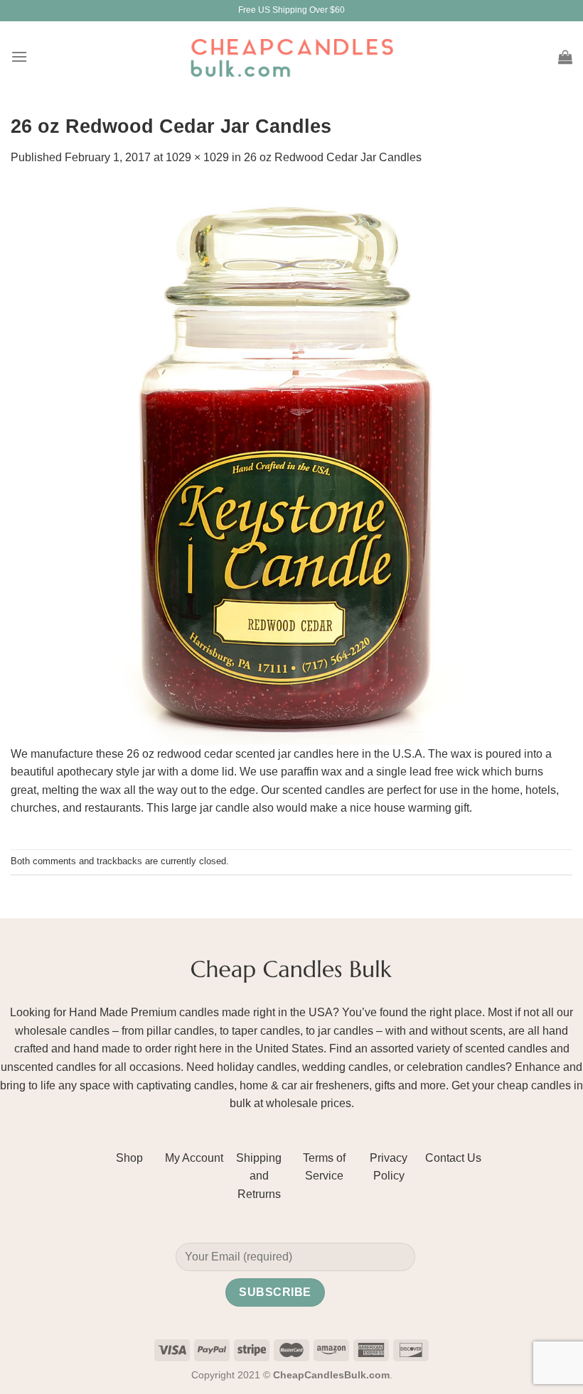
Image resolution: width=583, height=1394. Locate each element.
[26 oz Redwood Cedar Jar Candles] (291, 463)
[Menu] (19, 56)
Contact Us (453, 1158)
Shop (129, 1158)
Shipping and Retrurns (259, 1176)
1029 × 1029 (197, 157)
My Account (194, 1158)
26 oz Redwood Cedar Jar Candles (333, 157)
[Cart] (565, 56)
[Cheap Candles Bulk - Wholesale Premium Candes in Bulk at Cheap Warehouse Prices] (291, 56)
